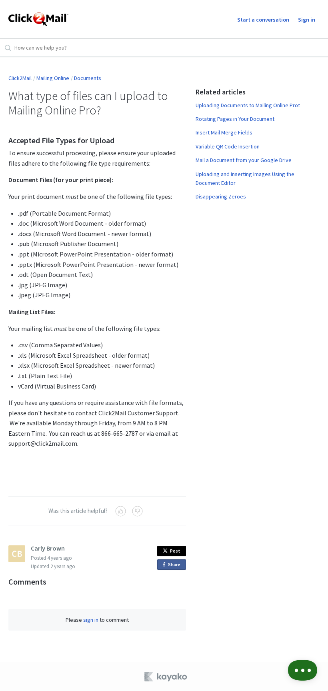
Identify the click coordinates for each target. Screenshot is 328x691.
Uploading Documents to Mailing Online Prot (248, 105)
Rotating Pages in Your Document (235, 118)
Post (175, 551)
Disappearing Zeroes (221, 196)
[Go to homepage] (38, 19)
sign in (90, 619)
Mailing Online (52, 78)
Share (175, 565)
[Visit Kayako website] (166, 676)
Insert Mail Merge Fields (224, 132)
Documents (87, 78)
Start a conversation (263, 19)
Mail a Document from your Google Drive (244, 160)
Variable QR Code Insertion (228, 146)
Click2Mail (20, 78)
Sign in (306, 19)
